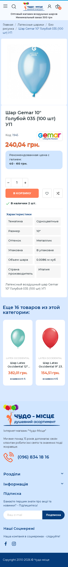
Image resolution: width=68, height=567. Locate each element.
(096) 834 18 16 (33, 457)
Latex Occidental (17, 358)
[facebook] (5, 544)
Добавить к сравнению (58, 193)
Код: (8, 135)
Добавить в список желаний (47, 193)
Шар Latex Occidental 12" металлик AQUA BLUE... (17, 365)
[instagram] (14, 544)
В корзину (22, 193)
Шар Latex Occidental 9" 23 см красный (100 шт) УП (50, 365)
